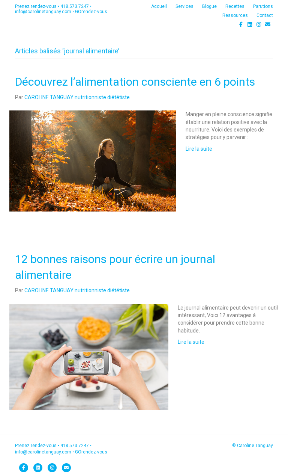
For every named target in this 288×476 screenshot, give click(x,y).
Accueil (159, 6)
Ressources (235, 15)
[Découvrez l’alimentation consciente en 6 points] (92, 161)
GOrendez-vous (91, 11)
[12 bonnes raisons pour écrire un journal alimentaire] (88, 357)
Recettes (234, 6)
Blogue (209, 6)
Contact (264, 15)
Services (185, 6)
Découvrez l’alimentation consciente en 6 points (135, 81)
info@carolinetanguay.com (43, 11)
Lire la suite (199, 149)
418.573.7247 (74, 6)
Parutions (263, 6)
